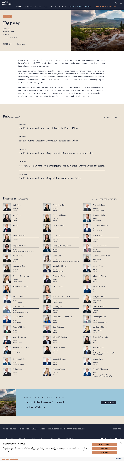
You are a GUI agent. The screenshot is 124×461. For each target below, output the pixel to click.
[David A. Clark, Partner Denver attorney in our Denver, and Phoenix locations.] (22, 299)
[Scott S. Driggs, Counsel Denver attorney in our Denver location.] (62, 329)
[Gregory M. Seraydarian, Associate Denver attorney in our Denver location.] (62, 248)
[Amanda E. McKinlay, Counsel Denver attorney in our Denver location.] (102, 340)
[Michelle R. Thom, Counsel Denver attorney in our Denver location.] (102, 279)
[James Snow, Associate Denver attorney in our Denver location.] (22, 258)
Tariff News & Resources (105, 7)
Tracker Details (14, 459)
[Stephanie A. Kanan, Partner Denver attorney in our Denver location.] (22, 289)
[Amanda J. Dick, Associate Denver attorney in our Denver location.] (62, 207)
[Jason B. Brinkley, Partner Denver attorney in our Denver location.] (62, 361)
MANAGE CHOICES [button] (105, 445)
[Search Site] (116, 3)
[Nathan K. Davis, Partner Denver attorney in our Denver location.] (102, 289)
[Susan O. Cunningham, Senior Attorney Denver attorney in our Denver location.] (102, 258)
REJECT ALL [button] (105, 452)
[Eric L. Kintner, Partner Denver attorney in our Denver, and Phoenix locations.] (22, 319)
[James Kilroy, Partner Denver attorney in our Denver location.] (102, 268)
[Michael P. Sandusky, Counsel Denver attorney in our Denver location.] (62, 340)
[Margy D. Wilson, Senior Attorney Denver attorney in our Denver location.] (102, 299)
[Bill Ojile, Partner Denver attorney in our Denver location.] (22, 228)
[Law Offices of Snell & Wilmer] (7, 3)
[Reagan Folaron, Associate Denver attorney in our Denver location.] (22, 238)
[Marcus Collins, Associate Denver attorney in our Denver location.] (102, 309)
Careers (63, 7)
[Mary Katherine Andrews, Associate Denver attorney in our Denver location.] (62, 319)
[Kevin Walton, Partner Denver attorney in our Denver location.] (22, 372)
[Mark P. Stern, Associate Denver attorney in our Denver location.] (102, 238)
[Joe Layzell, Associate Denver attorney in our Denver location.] (62, 309)
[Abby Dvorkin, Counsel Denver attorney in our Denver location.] (22, 218)
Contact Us (117, 429)
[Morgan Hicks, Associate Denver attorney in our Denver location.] (102, 361)
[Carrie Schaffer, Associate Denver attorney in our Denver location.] (62, 228)
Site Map (61, 439)
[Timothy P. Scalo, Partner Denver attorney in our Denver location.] (62, 279)
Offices (38, 7)
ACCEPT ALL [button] (105, 449)
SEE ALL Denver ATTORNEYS (105, 199)
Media (46, 7)
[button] (121, 443)
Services (28, 7)
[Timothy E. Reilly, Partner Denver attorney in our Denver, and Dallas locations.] (102, 218)
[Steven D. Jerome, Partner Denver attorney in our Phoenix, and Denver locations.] (22, 340)
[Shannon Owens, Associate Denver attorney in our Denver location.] (62, 372)
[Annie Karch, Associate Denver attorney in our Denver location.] (62, 238)
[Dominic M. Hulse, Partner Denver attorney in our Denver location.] (22, 329)
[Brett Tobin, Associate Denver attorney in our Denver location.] (22, 207)
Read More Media (110, 117)
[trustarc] (118, 459)
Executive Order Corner (80, 7)
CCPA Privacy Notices (37, 439)
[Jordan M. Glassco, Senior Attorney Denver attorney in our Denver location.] (102, 329)
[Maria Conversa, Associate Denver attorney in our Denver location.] (62, 350)
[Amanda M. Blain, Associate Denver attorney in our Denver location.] (22, 268)
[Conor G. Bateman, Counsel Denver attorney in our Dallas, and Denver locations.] (102, 248)
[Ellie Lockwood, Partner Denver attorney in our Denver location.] (62, 289)
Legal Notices (51, 439)
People (19, 7)
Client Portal (70, 439)
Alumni (54, 7)
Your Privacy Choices (9, 439)
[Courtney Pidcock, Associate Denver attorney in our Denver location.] (62, 218)
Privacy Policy (23, 439)
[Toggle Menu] (121, 3)
